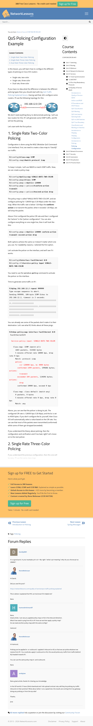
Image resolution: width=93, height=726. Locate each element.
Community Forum (72, 712)
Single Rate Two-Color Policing (22, 57)
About (82, 721)
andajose (22, 673)
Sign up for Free (19, 503)
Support (75, 721)
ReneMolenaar (24, 571)
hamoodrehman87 (26, 608)
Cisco (23, 32)
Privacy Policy (64, 721)
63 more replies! (17, 712)
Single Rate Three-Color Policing (23, 60)
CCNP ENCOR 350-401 (34, 32)
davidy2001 (23, 552)
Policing (17, 534)
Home (19, 32)
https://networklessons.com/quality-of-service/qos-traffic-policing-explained (36, 589)
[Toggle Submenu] (64, 62)
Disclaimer (52, 721)
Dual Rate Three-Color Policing (22, 63)
